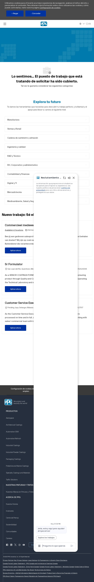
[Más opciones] (39, 545)
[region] (56, 361)
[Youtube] (24, 546)
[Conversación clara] (64, 177)
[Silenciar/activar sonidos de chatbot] (69, 178)
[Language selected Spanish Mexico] (82, 24)
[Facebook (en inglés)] (7, 546)
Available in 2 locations (14, 230)
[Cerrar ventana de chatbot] (73, 177)
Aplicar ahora (15, 250)
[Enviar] (72, 545)
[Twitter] (15, 546)
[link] (18, 419)
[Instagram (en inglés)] (19, 546)
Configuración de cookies (50, 8)
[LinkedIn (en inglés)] (11, 546)
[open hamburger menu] (4, 23)
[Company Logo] (43, 24)
